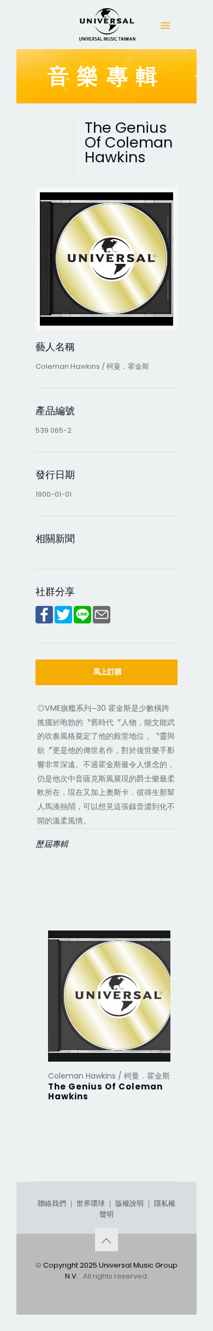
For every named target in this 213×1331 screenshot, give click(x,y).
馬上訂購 (107, 672)
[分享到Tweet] (63, 621)
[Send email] (101, 621)
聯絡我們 (52, 1203)
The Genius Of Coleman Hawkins (105, 1091)
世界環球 (90, 1203)
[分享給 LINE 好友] (82, 621)
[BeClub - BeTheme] (106, 27)
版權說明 (129, 1203)
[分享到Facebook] (44, 621)
